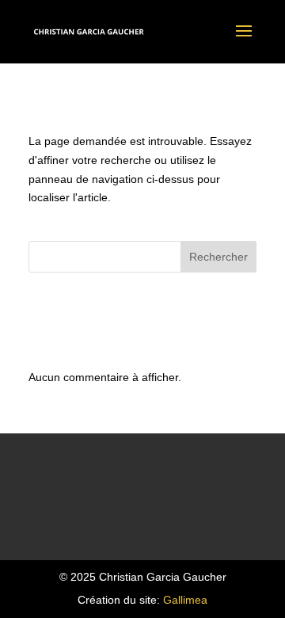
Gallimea (185, 599)
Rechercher (218, 256)
